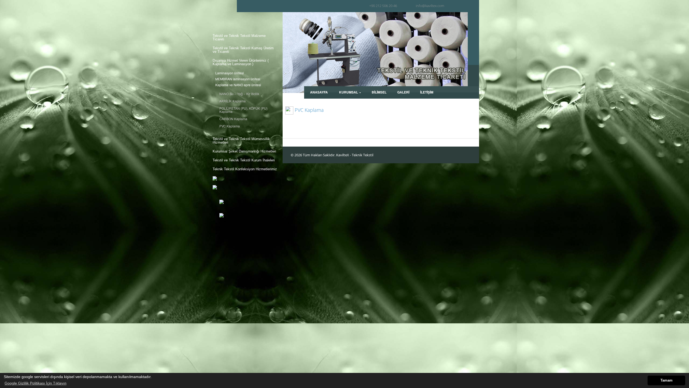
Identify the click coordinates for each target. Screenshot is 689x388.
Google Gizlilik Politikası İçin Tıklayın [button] (35, 383)
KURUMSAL (348, 92)
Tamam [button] (666, 380)
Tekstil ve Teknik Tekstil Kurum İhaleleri (244, 160)
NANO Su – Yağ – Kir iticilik (239, 93)
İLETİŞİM (426, 92)
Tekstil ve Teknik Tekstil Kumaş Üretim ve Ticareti (243, 49)
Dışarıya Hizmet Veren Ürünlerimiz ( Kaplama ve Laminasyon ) (241, 62)
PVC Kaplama (229, 126)
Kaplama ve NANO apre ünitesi (238, 84)
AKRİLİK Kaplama (232, 101)
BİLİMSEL (379, 92)
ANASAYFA (319, 92)
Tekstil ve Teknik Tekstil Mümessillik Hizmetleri (241, 140)
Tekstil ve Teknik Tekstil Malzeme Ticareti (239, 37)
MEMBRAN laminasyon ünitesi (237, 79)
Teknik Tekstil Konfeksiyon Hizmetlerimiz (245, 169)
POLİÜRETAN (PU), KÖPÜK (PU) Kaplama (243, 110)
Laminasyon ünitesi (229, 73)
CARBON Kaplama (233, 118)
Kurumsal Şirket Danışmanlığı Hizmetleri (244, 151)
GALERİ (403, 92)
